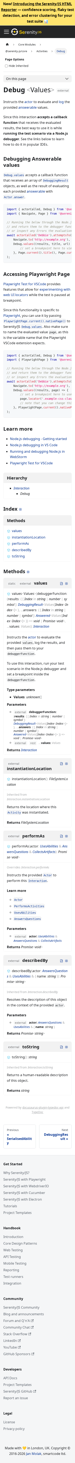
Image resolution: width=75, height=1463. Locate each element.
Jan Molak (33, 1453)
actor (28, 102)
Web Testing (13, 1250)
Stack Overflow (15, 1334)
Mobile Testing (14, 1263)
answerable (27, 107)
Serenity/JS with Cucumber (24, 1192)
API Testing (12, 1256)
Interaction (21, 488)
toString (18, 556)
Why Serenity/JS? (16, 1172)
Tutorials (10, 1206)
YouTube (10, 1347)
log (61, 102)
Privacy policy (14, 1428)
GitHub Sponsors (16, 1354)
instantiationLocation (28, 537)
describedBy (21, 550)
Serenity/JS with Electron (22, 1199)
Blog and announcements (23, 1314)
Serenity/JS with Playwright (24, 1179)
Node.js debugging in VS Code (34, 445)
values (17, 531)
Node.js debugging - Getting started (38, 438)
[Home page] (7, 44)
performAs (20, 543)
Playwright (11, 315)
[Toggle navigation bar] (6, 32)
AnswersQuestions (25, 941)
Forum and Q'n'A (16, 1320)
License (9, 1422)
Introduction (13, 1236)
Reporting (11, 1270)
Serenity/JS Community (21, 1307)
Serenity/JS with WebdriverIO (26, 1186)
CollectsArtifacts (43, 852)
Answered (43, 615)
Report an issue (15, 1398)
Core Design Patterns (20, 1243)
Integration (12, 1283)
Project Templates (17, 1212)
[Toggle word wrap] (58, 209)
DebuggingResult (30, 604)
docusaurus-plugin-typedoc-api (43, 1107)
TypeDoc (37, 1112)
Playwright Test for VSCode (24, 284)
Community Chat (16, 1327)
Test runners (13, 1276)
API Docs (10, 1378)
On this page (16, 78)
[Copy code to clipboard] (66, 209)
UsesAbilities (49, 846)
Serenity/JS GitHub (17, 1391)
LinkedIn (10, 1340)
